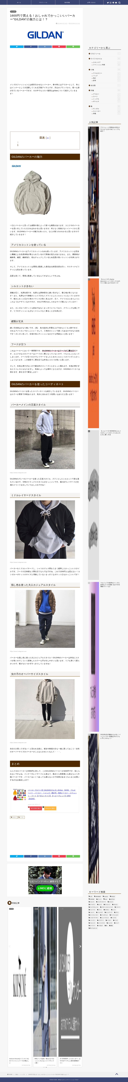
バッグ (106, 75)
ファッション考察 (106, 65)
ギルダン (14, 817)
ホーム (19, 2)
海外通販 (67, 2)
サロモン (107, 909)
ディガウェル (105, 915)
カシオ (100, 904)
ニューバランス (105, 917)
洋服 (105, 90)
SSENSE (92, 899)
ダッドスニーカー (94, 915)
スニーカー (106, 111)
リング (117, 923)
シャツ (114, 909)
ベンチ (116, 920)
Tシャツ (99, 899)
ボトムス (106, 101)
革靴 (106, 113)
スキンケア (106, 62)
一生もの (101, 925)
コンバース (92, 909)
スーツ (106, 96)
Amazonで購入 (50, 808)
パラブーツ (101, 920)
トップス (13, 11)
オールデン (92, 904)
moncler (106, 896)
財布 (106, 80)
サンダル (106, 108)
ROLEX (113, 896)
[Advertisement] (45, 66)
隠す (48, 138)
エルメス (92, 901)
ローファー (92, 925)
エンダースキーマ (102, 901)
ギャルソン (107, 904)
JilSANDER (98, 896)
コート (100, 909)
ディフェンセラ (114, 915)
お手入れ (113, 899)
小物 (105, 69)
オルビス (111, 901)
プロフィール (43, 2)
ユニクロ (110, 923)
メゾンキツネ (102, 923)
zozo (106, 899)
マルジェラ (92, 923)
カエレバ (37, 804)
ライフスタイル (105, 59)
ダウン (117, 912)
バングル (114, 917)
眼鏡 (112, 925)
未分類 (105, 85)
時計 (106, 78)
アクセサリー (106, 73)
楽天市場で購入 (36, 808)
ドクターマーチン (94, 917)
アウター (106, 94)
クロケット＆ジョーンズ (107, 907)
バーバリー (92, 920)
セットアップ (109, 912)
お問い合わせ (91, 2)
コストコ (118, 907)
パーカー (22, 817)
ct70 (91, 896)
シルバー (92, 912)
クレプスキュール (94, 907)
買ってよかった (93, 928)
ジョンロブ (100, 912)
